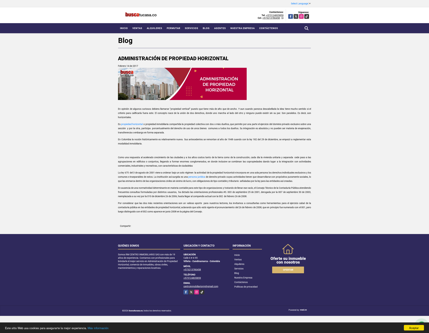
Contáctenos (268, 28)
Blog (206, 28)
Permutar (173, 28)
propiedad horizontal (132, 124)
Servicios (191, 28)
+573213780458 (271, 18)
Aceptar (414, 328)
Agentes (220, 28)
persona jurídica (196, 176)
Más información (98, 328)
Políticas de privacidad (246, 286)
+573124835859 (275, 15)
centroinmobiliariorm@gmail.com (200, 286)
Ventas (137, 28)
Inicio (124, 28)
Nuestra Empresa (242, 28)
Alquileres (154, 28)
